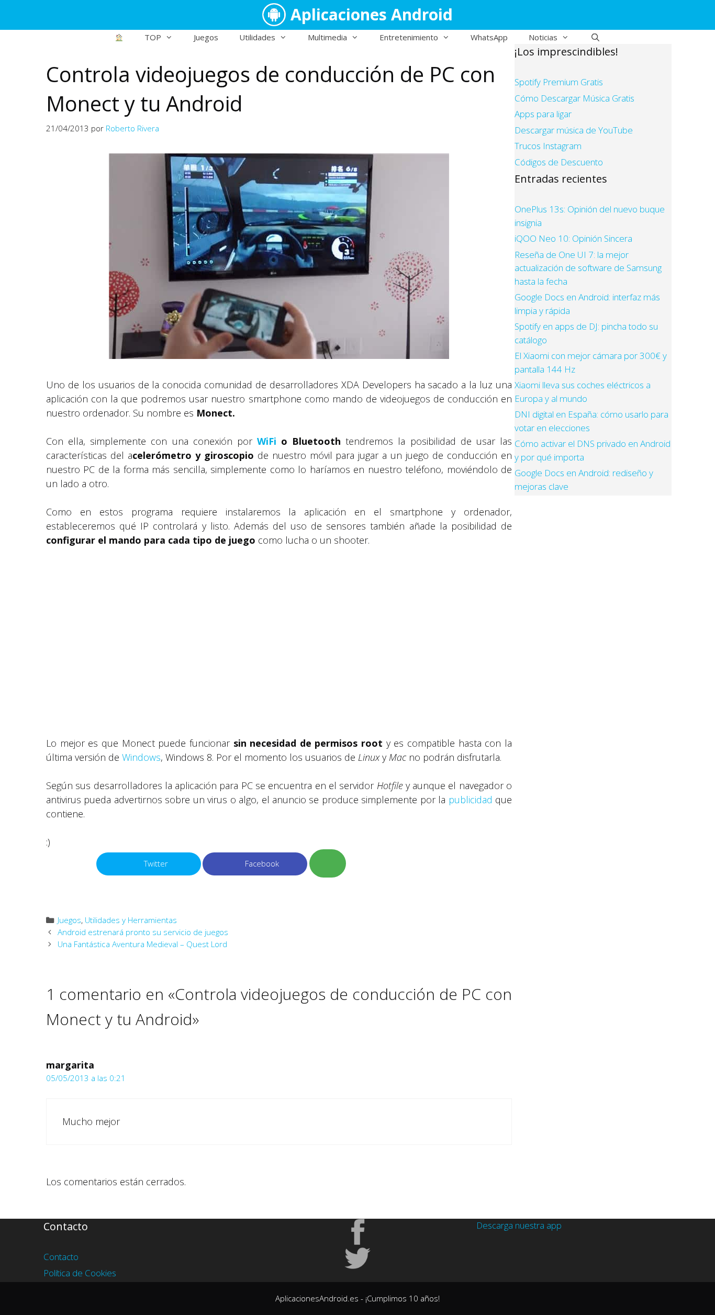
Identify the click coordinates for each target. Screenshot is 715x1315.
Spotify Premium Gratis (559, 82)
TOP (152, 37)
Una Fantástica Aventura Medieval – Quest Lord (142, 944)
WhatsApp (489, 37)
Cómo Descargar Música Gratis (574, 98)
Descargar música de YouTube (574, 130)
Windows (141, 757)
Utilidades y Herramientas (131, 920)
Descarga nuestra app (519, 1225)
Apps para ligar (543, 114)
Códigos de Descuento (559, 162)
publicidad (471, 799)
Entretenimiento (408, 37)
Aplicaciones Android (372, 14)
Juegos (206, 37)
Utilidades (257, 37)
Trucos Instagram (548, 146)
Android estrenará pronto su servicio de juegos (143, 932)
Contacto (61, 1257)
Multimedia (327, 37)
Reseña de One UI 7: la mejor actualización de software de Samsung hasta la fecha (588, 268)
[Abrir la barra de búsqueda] (594, 37)
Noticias (543, 37)
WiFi (266, 441)
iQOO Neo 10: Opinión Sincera (573, 238)
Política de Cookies (79, 1273)
